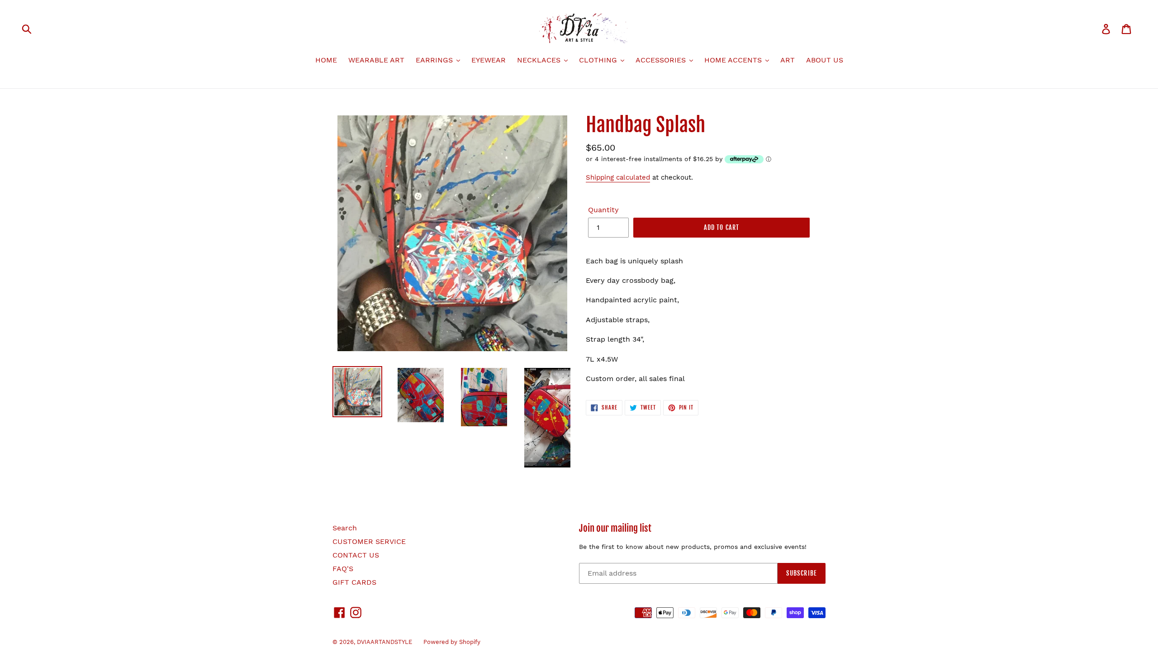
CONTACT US (355, 555)
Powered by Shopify (451, 642)
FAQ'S (342, 568)
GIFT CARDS (354, 582)
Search (344, 528)
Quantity (603, 209)
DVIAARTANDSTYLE (384, 642)
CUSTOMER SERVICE (369, 541)
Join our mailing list (615, 528)
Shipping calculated (618, 177)
